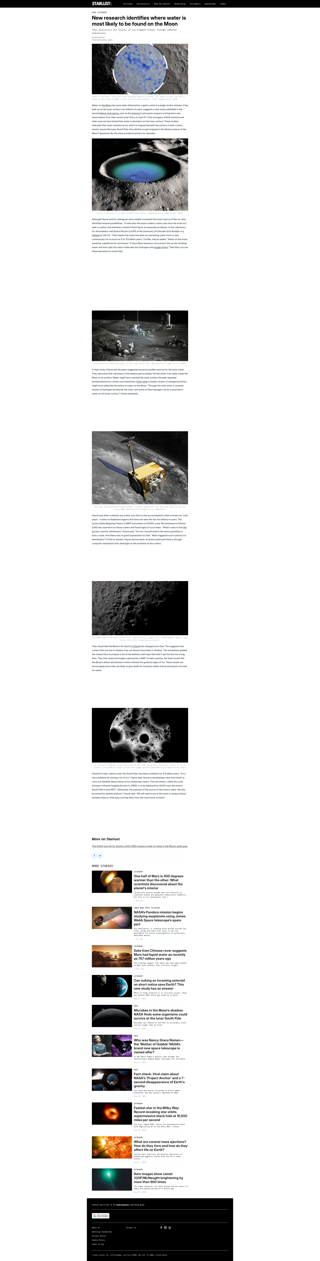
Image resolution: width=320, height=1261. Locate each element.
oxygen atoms (161, 247)
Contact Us (131, 1228)
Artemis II (136, 113)
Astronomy (128, 4)
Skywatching (179, 4)
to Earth (136, 646)
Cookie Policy (98, 1240)
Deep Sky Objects (162, 4)
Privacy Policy (99, 1236)
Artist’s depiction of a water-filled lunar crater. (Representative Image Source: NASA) (140, 213)
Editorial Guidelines (102, 1232)
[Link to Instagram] (165, 1228)
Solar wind (141, 381)
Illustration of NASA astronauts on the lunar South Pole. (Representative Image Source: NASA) (140, 363)
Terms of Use (98, 1244)
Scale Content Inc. (122, 1205)
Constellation (143, 4)
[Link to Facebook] (161, 1228)
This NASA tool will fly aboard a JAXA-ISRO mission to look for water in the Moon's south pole (139, 846)
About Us (96, 1228)
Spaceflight (210, 4)
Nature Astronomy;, (110, 113)
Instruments (195, 4)
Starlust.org (97, 1205)
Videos (223, 4)
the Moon (106, 105)
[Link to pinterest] (169, 1228)
